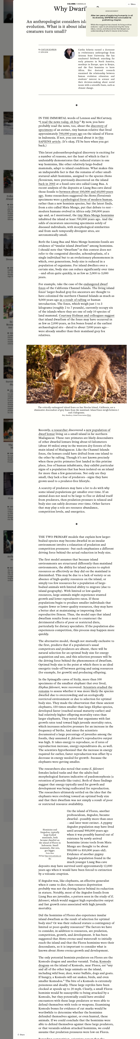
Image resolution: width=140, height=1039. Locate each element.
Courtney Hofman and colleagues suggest (87, 315)
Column (71, 4)
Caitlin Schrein (48, 50)
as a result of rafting (73, 300)
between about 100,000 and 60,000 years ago (75, 193)
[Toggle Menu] (132, 4)
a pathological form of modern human (86, 199)
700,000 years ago (70, 133)
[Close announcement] (86, 7)
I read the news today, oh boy (59, 122)
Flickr (89, 415)
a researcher (60, 430)
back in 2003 (46, 184)
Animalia (81, 4)
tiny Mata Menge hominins (96, 215)
